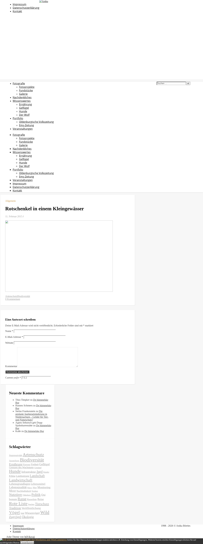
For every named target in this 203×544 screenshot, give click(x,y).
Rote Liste (18, 503)
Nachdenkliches (22, 97)
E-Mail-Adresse (14, 337)
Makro (29, 488)
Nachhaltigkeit (23, 491)
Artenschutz (11, 296)
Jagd (39, 472)
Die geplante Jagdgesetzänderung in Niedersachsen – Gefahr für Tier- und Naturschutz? (31, 415)
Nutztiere (15, 494)
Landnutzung (22, 476)
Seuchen (31, 504)
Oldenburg (27, 495)
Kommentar (11, 366)
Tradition (15, 508)
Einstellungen (27, 542)
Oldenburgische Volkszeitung (36, 122)
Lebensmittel (38, 483)
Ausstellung (14, 460)
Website (9, 342)
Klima (12, 476)
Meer (35, 488)
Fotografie (19, 83)
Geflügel (24, 108)
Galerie (23, 94)
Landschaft (37, 476)
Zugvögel (15, 517)
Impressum (19, 4)
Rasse (22, 499)
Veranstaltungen (23, 128)
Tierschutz (42, 504)
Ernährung (25, 104)
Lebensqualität (18, 487)
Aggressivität (15, 455)
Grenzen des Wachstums (21, 467)
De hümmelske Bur (34, 431)
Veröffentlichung (31, 508)
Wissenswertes (22, 101)
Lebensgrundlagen (19, 483)
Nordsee (35, 491)
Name (9, 331)
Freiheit (35, 464)
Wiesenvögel (32, 513)
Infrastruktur (28, 471)
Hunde (23, 111)
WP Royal (29, 536)
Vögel (14, 512)
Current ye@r (13, 377)
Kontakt (17, 11)
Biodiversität (23, 296)
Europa (26, 464)
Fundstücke (26, 90)
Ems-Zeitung (26, 125)
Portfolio (18, 118)
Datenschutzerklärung (26, 8)
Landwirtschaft (20, 480)
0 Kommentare (12, 299)
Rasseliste (32, 499)
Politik (36, 494)
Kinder (46, 472)
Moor (12, 490)
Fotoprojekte (26, 87)
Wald (22, 513)
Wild (44, 512)
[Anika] (43, 1)
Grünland (37, 468)
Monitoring (43, 487)
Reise (40, 499)
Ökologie (28, 517)
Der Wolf (24, 115)
